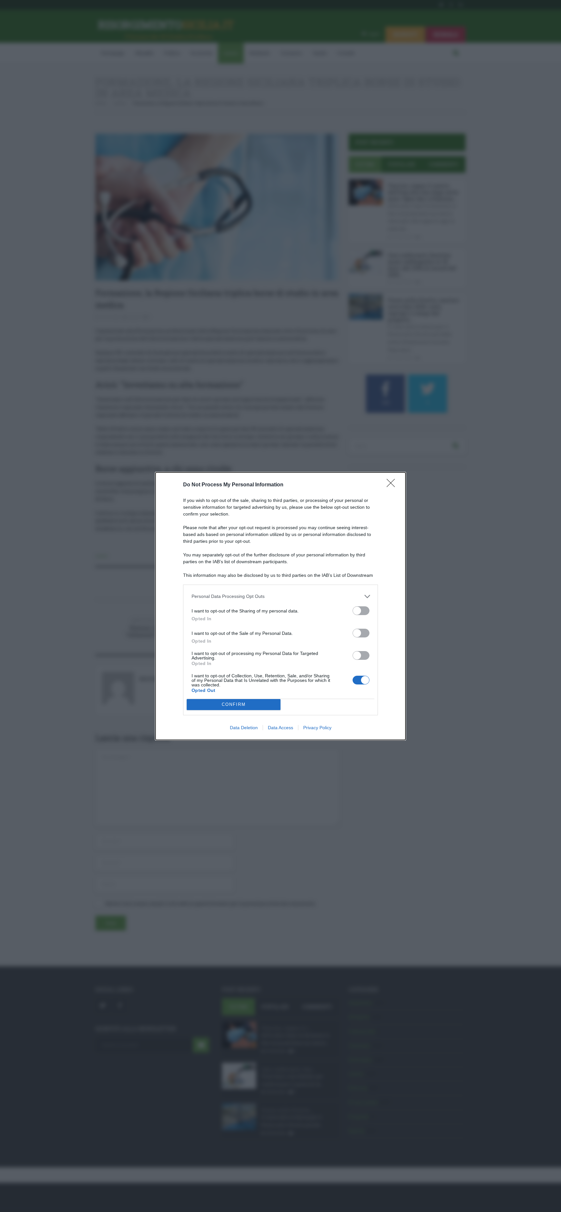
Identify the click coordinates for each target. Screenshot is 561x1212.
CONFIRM (234, 704)
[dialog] (280, 606)
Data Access (280, 727)
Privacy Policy (317, 727)
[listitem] (280, 596)
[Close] (393, 485)
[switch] (361, 610)
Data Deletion (244, 727)
